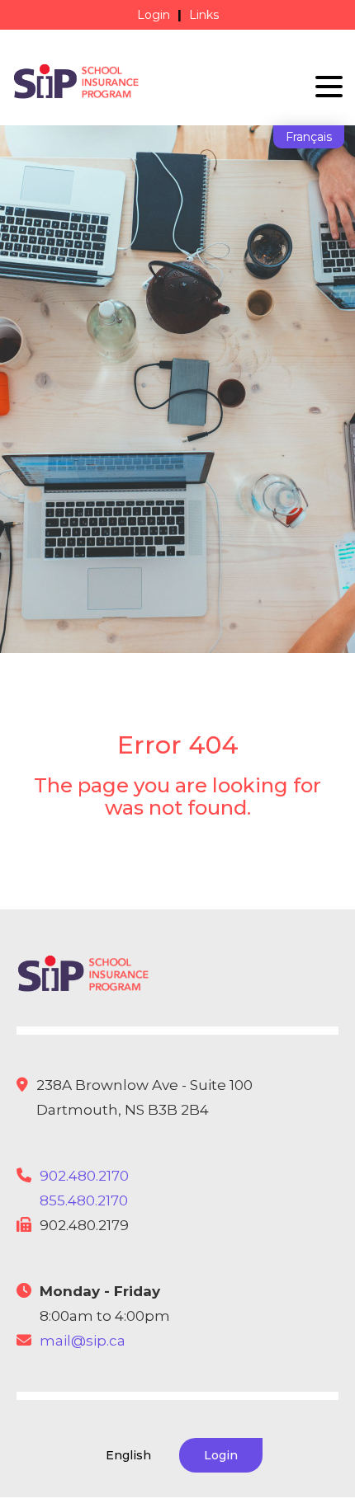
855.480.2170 (84, 1200)
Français (309, 136)
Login (153, 14)
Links (204, 14)
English (128, 1455)
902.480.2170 (84, 1175)
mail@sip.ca (82, 1340)
